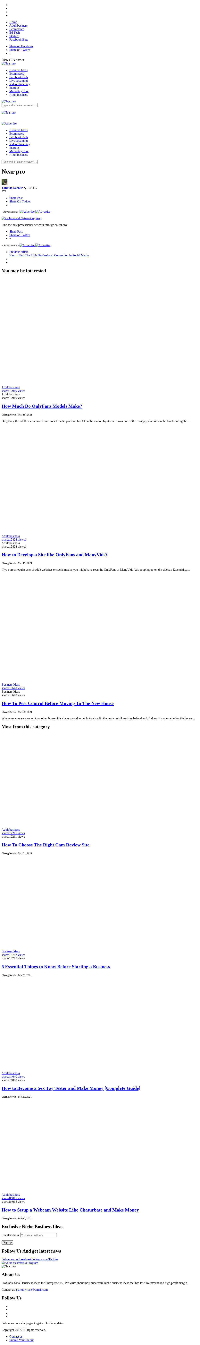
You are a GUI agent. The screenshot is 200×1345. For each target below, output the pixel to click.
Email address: (11, 1235)
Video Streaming (19, 84)
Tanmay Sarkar (12, 187)
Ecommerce (16, 29)
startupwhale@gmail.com (32, 1289)
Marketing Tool (19, 91)
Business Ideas (18, 70)
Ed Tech (14, 32)
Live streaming (18, 80)
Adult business (18, 25)
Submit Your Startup (21, 1340)
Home (13, 22)
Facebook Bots (18, 39)
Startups (14, 36)
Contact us (15, 1336)
